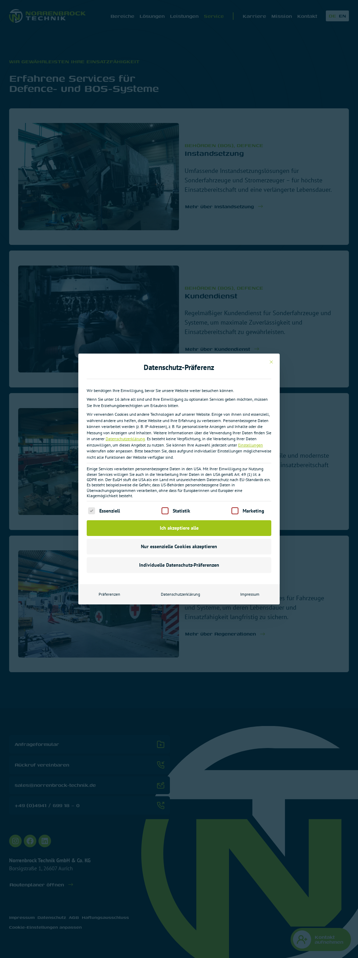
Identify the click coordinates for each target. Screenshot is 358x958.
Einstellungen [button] (250, 445)
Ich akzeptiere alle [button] (179, 528)
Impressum (249, 594)
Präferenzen (109, 594)
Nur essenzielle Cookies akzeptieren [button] (179, 546)
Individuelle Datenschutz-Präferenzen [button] (179, 565)
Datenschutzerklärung (125, 438)
